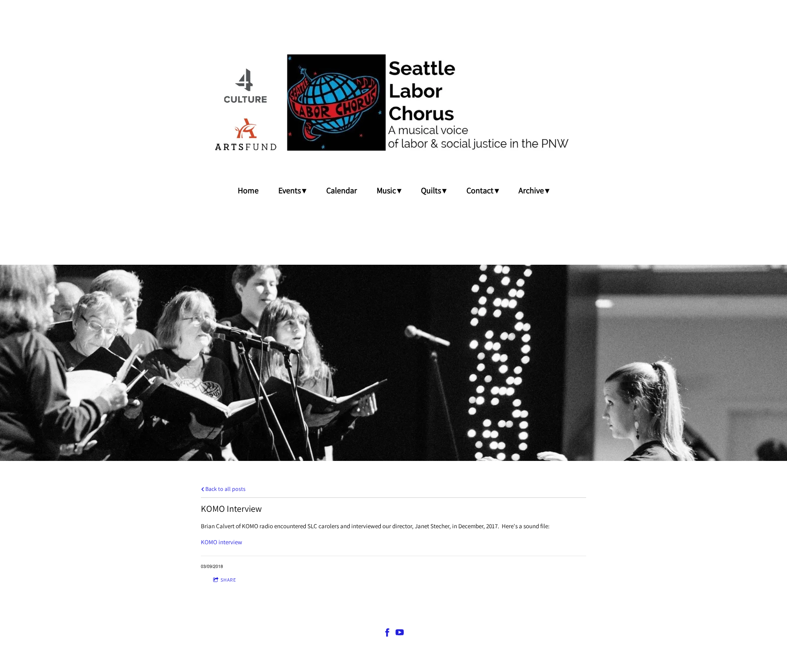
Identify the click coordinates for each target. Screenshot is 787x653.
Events (289, 190)
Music (386, 190)
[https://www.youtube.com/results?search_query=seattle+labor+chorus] (400, 633)
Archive (531, 190)
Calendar (341, 190)
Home (248, 190)
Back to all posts (225, 489)
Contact (480, 190)
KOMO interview (221, 542)
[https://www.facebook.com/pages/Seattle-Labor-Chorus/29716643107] (387, 633)
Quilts (431, 190)
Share (228, 580)
